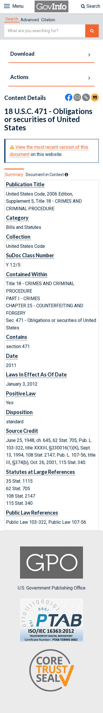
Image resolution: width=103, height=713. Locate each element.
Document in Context (45, 174)
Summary (14, 174)
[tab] (11, 19)
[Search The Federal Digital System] (92, 30)
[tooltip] (66, 175)
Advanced (30, 20)
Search (92, 6)
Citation (48, 20)
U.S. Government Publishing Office (52, 588)
